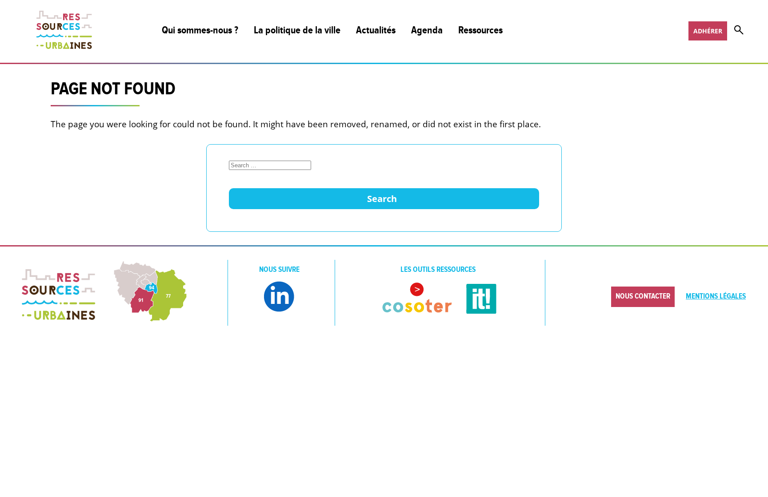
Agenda (427, 30)
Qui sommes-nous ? (200, 30)
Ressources (480, 30)
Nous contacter (643, 296)
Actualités (376, 30)
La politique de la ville (297, 30)
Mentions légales (716, 296)
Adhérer (707, 31)
